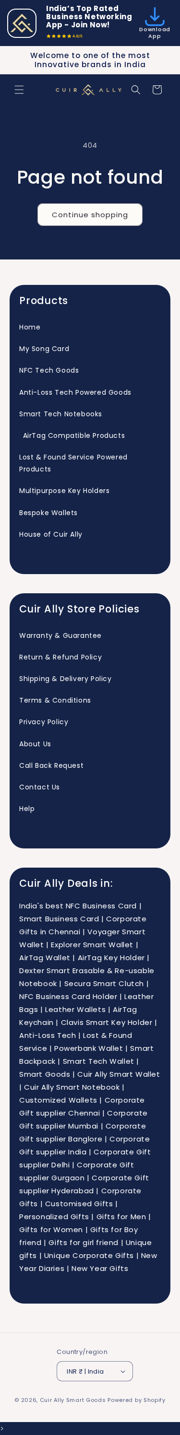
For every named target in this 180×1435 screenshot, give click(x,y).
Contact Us (39, 787)
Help (27, 808)
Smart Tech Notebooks (60, 414)
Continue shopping (90, 215)
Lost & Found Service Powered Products (73, 463)
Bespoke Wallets (48, 513)
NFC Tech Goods (49, 370)
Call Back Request (51, 765)
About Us (35, 744)
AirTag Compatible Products (72, 435)
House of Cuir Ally (51, 534)
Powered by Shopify (137, 1400)
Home (29, 327)
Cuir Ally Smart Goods (73, 1400)
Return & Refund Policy (60, 657)
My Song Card (44, 348)
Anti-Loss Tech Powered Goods (75, 392)
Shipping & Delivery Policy (65, 678)
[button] (19, 89)
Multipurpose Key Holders (64, 490)
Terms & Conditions (55, 700)
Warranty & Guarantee (60, 635)
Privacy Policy (43, 722)
